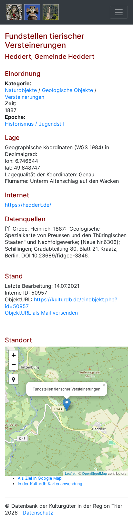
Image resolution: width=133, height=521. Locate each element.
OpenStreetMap (94, 473)
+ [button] (14, 355)
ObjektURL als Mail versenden (41, 312)
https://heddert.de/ (28, 205)
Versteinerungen (24, 97)
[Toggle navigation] (119, 12)
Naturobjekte (21, 90)
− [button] (14, 365)
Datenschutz (38, 512)
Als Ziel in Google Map (40, 478)
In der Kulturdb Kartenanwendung (50, 483)
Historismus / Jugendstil (34, 123)
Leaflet (70, 473)
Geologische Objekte (67, 90)
